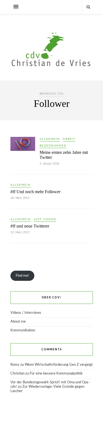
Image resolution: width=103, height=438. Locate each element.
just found (45, 219)
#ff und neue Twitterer (29, 226)
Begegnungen (53, 145)
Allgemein (50, 139)
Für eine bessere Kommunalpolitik (56, 373)
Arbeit (69, 139)
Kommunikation (22, 330)
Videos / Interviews (25, 313)
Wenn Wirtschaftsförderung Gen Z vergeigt (59, 365)
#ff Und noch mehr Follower (35, 191)
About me (18, 321)
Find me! (22, 276)
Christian (17, 373)
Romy (15, 365)
